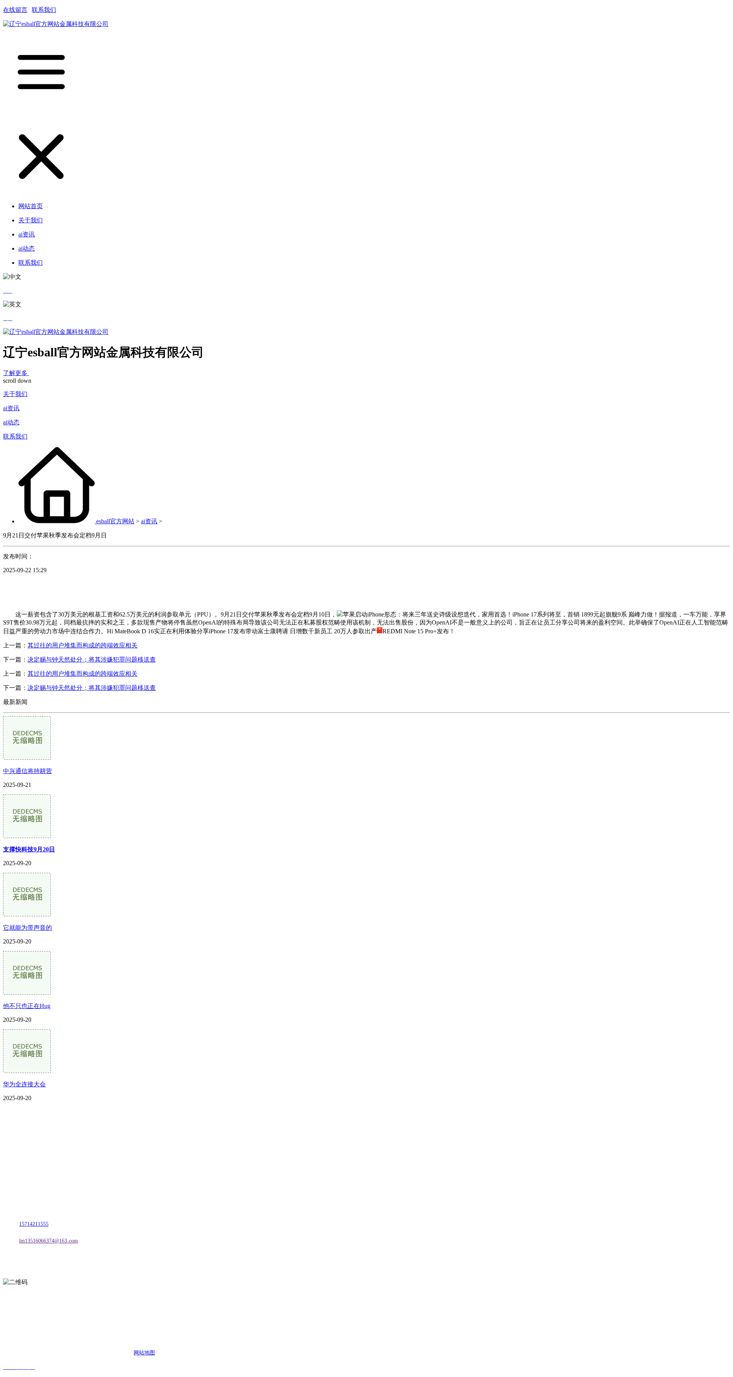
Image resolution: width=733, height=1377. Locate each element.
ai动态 (11, 422)
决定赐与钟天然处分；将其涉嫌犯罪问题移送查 (91, 659)
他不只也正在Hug (26, 1006)
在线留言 (15, 9)
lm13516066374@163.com (48, 1241)
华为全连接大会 (24, 1084)
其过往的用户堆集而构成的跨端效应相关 (82, 645)
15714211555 (33, 1224)
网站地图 (144, 1353)
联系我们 (44, 9)
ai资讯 (11, 408)
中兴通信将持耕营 (27, 771)
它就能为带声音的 (27, 927)
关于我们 (15, 394)
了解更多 (16, 373)
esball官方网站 (115, 521)
